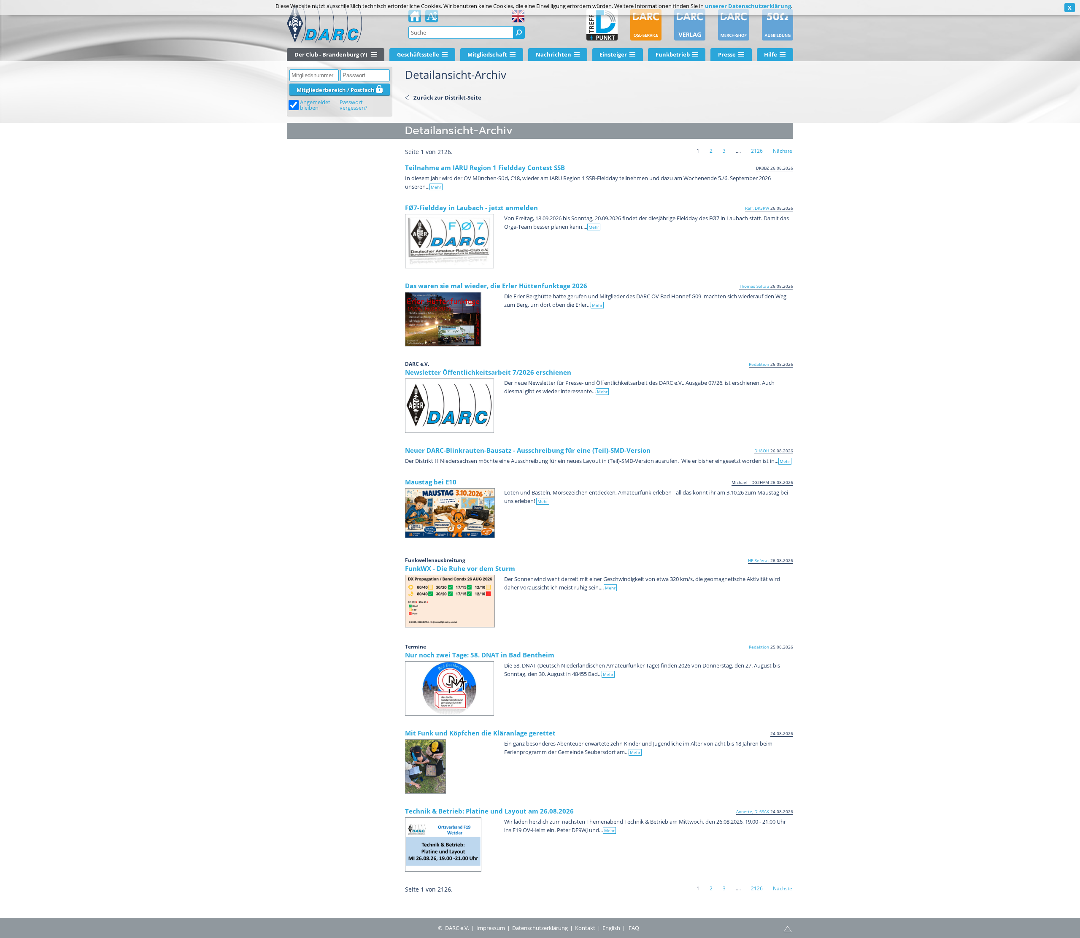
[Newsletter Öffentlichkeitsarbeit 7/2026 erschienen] (449, 405)
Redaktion (759, 364)
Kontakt (585, 928)
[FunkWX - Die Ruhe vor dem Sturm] (450, 601)
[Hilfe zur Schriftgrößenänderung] (431, 18)
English (611, 928)
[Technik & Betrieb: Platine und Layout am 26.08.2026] (443, 844)
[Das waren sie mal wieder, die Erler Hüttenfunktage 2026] (443, 319)
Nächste (782, 150)
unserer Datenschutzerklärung (748, 6)
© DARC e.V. (453, 928)
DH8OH (761, 451)
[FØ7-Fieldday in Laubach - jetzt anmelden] (449, 241)
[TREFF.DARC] (602, 25)
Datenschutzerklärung (540, 928)
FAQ (634, 928)
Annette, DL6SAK (752, 811)
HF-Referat (758, 560)
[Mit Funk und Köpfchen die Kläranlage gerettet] (425, 766)
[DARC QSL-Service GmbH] (646, 25)
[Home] (414, 18)
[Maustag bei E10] (450, 513)
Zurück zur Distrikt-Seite (447, 97)
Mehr (436, 187)
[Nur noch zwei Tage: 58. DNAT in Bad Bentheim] (449, 688)
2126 (757, 150)
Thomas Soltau (754, 286)
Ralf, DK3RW (757, 208)
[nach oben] (787, 928)
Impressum (490, 928)
